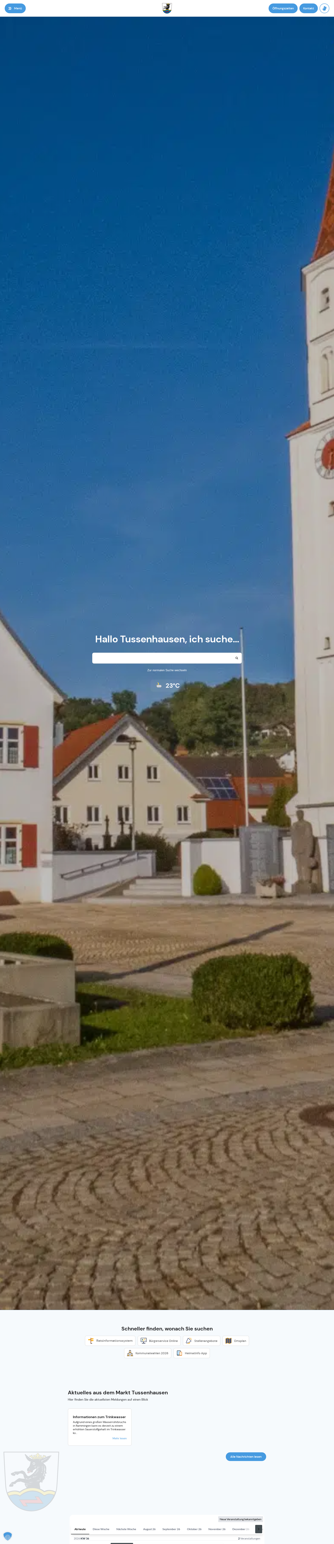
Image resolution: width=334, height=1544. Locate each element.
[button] (15, 8)
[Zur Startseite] (167, 8)
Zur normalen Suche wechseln (167, 670)
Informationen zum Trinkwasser (99, 1417)
